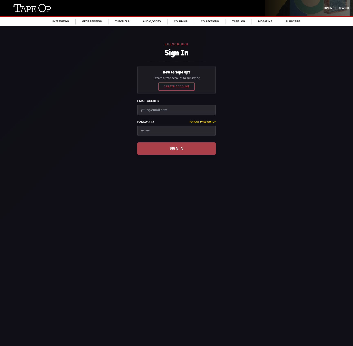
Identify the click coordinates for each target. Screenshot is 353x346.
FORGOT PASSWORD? (203, 122)
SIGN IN (327, 8)
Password (145, 122)
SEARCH (344, 8)
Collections (210, 21)
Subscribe (293, 21)
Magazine (265, 21)
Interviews (61, 21)
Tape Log (238, 21)
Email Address (148, 101)
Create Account (176, 86)
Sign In (176, 148)
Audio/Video (152, 21)
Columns (181, 21)
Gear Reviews (92, 21)
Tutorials (122, 21)
